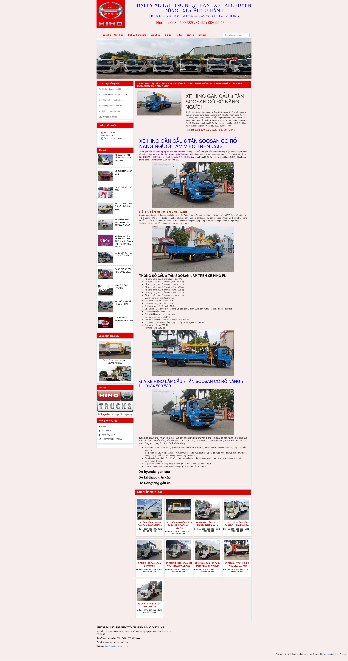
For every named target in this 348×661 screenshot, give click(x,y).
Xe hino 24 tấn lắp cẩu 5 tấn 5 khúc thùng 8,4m (207, 564)
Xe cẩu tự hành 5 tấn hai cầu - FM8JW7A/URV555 (179, 564)
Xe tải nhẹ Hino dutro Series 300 (113, 94)
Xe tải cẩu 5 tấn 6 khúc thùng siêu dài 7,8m (237, 564)
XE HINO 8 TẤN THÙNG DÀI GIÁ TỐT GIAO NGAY (122, 222)
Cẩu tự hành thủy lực (108, 116)
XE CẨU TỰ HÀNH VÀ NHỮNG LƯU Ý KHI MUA (123, 158)
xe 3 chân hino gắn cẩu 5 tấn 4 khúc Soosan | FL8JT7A (178, 525)
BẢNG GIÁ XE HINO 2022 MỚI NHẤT (123, 254)
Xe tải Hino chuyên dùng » (153, 83)
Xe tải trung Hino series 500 (111, 100)
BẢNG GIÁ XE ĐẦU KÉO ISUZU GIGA (123, 270)
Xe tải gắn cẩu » (180, 83)
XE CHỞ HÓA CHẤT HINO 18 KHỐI (123, 302)
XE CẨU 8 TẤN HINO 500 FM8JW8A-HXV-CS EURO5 (150, 523)
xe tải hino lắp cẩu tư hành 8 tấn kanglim (208, 523)
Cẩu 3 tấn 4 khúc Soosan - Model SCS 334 (115, 351)
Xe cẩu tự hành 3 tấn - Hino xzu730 (149, 605)
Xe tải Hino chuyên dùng (109, 111)
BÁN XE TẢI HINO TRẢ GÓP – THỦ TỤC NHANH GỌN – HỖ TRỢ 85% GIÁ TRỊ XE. (124, 241)
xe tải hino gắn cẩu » (203, 83)
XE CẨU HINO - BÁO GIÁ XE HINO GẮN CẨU (124, 206)
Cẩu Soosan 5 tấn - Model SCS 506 (115, 379)
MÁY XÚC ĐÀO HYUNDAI (121, 286)
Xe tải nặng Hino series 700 (110, 105)
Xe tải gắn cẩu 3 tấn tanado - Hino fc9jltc (237, 523)
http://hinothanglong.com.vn (117, 646)
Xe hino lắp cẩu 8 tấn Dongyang (149, 564)
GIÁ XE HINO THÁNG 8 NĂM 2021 (124, 319)
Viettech (327, 654)
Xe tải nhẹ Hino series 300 (110, 88)
